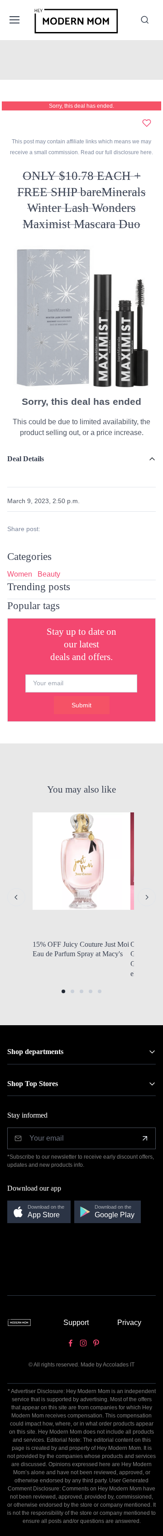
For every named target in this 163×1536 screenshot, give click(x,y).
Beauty (49, 574)
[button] (63, 991)
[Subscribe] (145, 1138)
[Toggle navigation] (13, 20)
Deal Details (25, 459)
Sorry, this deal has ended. (81, 106)
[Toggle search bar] (145, 20)
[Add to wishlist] (147, 123)
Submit (81, 705)
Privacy (129, 1322)
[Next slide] (147, 897)
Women (19, 574)
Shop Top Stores (32, 1083)
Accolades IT (118, 1365)
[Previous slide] (16, 897)
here (145, 152)
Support (76, 1322)
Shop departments (35, 1051)
